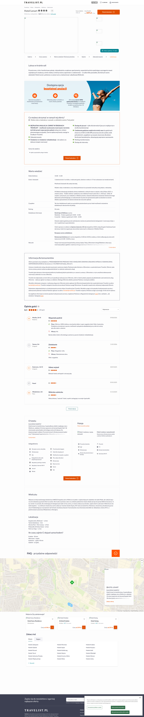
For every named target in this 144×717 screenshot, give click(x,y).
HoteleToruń (32, 653)
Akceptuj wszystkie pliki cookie (120, 712)
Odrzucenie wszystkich (118, 707)
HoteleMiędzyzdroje (34, 659)
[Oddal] (142, 563)
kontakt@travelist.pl (34, 285)
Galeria (30, 57)
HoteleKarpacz (90, 647)
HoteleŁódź (89, 650)
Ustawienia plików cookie (94, 707)
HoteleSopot (61, 647)
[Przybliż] (142, 560)
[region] (113, 706)
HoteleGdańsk (32, 647)
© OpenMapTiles (126, 611)
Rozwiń (32, 663)
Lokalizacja (113, 57)
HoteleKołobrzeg (62, 650)
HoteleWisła (61, 659)
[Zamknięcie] (140, 697)
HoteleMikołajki (91, 653)
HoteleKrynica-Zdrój (63, 656)
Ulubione (104, 2)
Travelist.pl (26, 7)
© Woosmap (119, 611)
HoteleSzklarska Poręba (35, 656)
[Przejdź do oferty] (52, 627)
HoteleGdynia (61, 653)
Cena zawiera (43, 57)
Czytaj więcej (112, 247)
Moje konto (115, 2)
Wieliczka (44, 7)
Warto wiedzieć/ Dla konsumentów (64, 57)
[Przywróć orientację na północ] (142, 565)
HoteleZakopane (33, 645)
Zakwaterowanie (98, 57)
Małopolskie (37, 7)
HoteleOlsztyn (90, 656)
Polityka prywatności (84, 702)
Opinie (84, 57)
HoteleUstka (90, 659)
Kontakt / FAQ (83, 712)
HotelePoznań (32, 650)
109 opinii (53, 14)
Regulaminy (78, 702)
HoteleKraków (90, 645)
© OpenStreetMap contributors (137, 611)
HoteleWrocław (62, 645)
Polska (31, 7)
